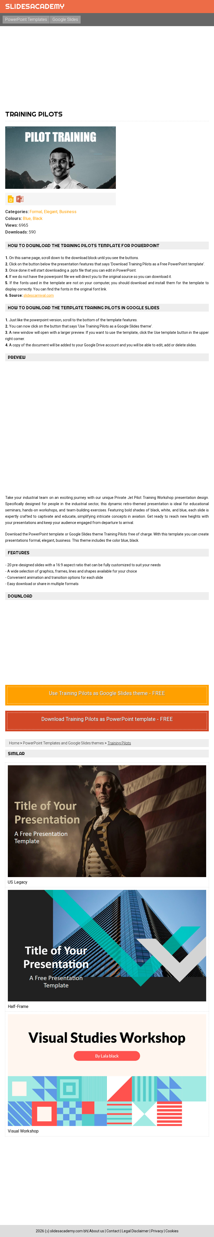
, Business (66, 211)
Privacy (157, 1231)
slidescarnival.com (38, 295)
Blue (27, 218)
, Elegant (49, 211)
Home (14, 743)
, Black (37, 218)
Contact (113, 1231)
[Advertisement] (107, 67)
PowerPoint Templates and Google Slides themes (63, 743)
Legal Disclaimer (135, 1231)
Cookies (172, 1231)
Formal (35, 211)
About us (96, 1231)
